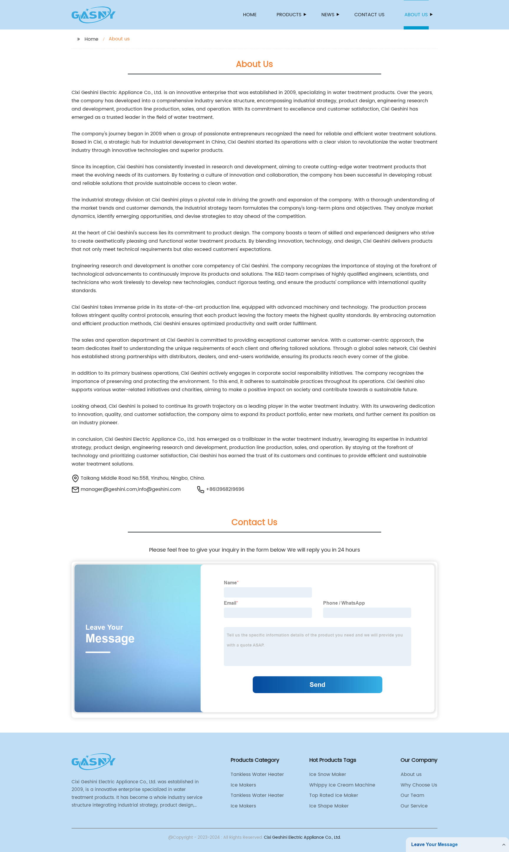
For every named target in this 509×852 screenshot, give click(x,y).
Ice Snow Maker (327, 774)
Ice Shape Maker (329, 806)
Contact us (369, 15)
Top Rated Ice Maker (333, 795)
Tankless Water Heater (257, 774)
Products (289, 15)
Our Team (412, 795)
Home (250, 15)
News (327, 15)
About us (416, 15)
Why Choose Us (419, 785)
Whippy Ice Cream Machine (342, 785)
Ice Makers (243, 785)
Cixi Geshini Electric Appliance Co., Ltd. (302, 837)
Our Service (414, 806)
